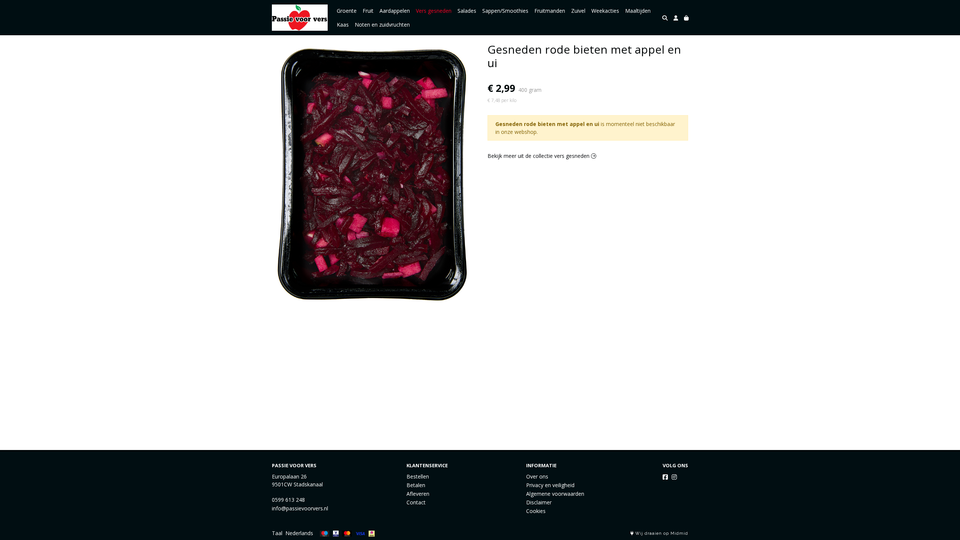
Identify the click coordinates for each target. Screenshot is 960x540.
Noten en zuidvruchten (382, 24)
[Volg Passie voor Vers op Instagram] (674, 477)
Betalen (415, 485)
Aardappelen (395, 10)
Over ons (537, 476)
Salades (467, 10)
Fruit (368, 10)
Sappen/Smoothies (505, 10)
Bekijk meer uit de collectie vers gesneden (539, 155)
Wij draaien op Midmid (661, 533)
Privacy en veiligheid (550, 485)
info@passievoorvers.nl (300, 508)
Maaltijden (638, 10)
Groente (347, 10)
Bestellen (417, 476)
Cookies (536, 510)
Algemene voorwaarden (555, 493)
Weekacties (605, 10)
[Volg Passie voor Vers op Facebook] (665, 477)
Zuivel (578, 10)
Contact (416, 502)
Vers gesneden (434, 10)
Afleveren (417, 493)
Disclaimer (539, 502)
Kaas (343, 24)
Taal (277, 533)
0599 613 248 (288, 499)
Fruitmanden (549, 10)
